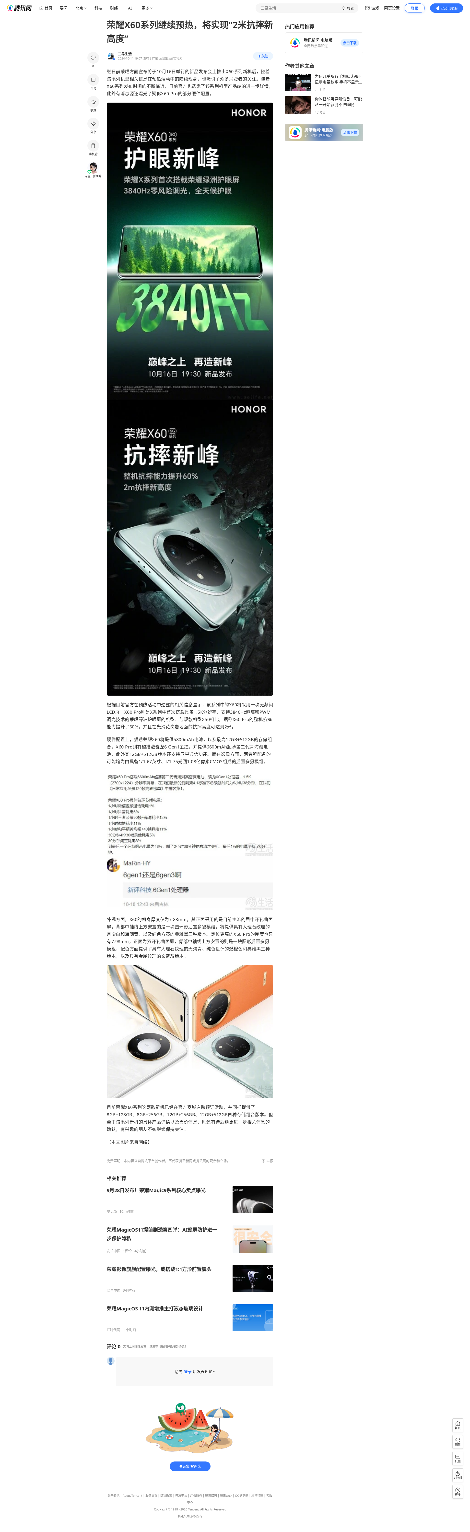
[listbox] (190, 1253)
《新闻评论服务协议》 (173, 1346)
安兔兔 (112, 1211)
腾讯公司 (184, 1516)
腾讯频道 (257, 1496)
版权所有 (196, 1516)
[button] (350, 43)
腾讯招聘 (211, 1496)
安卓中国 (113, 1251)
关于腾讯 (113, 1496)
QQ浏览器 (241, 1496)
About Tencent (132, 1496)
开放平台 (181, 1496)
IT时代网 (113, 1329)
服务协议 (151, 1496)
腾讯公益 (226, 1496)
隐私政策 (166, 1496)
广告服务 (196, 1496)
